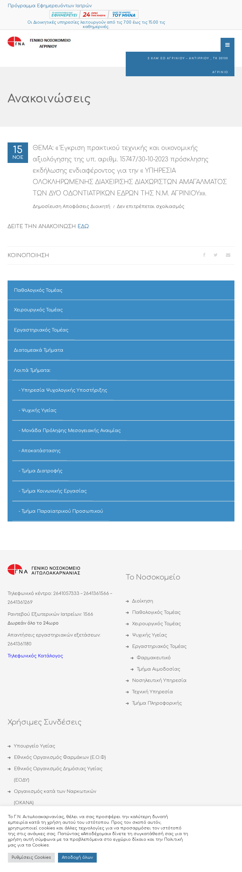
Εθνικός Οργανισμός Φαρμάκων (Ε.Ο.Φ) (60, 757)
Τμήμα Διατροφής (41, 471)
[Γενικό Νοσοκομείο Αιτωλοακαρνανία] (44, 42)
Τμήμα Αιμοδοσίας (158, 669)
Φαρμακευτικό (154, 657)
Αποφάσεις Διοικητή (86, 206)
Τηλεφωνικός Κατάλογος (35, 656)
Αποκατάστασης (40, 450)
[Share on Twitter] (216, 255)
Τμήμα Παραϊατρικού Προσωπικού (62, 511)
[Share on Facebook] (204, 255)
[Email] (228, 255)
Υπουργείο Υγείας (34, 746)
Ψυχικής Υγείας (38, 410)
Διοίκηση (142, 601)
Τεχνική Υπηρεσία (152, 692)
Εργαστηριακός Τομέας (41, 330)
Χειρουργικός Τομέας (38, 310)
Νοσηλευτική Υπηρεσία (159, 680)
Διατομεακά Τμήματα (38, 350)
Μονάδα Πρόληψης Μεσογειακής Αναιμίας (71, 430)
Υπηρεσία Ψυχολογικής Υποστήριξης (64, 390)
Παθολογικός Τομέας (38, 290)
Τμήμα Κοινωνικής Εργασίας (54, 491)
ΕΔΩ (83, 226)
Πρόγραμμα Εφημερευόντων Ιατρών (50, 5)
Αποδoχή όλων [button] (77, 857)
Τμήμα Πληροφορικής (157, 703)
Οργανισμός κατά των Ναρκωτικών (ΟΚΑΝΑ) (55, 797)
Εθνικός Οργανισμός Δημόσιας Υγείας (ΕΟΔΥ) (58, 774)
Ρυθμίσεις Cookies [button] (31, 857)
